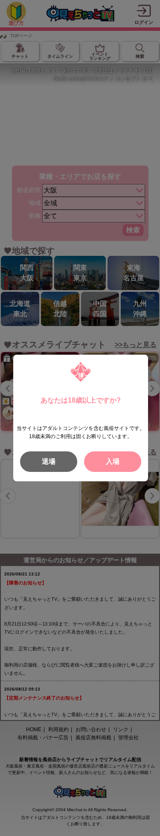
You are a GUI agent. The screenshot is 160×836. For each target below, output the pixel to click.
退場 (48, 461)
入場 (112, 461)
